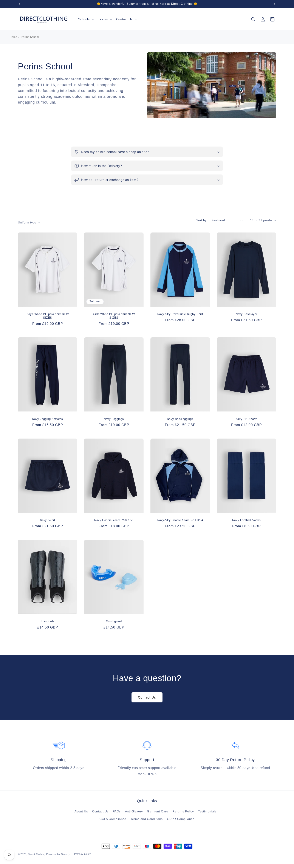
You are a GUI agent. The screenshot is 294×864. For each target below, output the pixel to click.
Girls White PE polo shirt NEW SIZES (114, 315)
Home (13, 36)
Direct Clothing (37, 854)
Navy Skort (47, 520)
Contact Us (124, 19)
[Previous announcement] (19, 4)
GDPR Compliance (181, 819)
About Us (81, 811)
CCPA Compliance (112, 819)
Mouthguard (114, 621)
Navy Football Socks (246, 520)
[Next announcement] (274, 4)
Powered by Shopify (58, 854)
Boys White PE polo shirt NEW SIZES (47, 315)
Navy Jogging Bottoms (47, 419)
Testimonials (207, 811)
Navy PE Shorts (246, 419)
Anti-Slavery (134, 811)
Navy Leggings (114, 419)
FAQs (117, 811)
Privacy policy (82, 854)
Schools (84, 19)
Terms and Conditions (146, 819)
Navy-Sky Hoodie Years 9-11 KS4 (180, 520)
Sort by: (201, 220)
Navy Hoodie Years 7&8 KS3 (113, 520)
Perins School (30, 36)
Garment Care (157, 811)
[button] (86, 19)
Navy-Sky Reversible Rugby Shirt (180, 314)
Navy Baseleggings (180, 419)
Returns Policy (183, 811)
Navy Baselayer (246, 314)
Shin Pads (47, 621)
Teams (103, 19)
